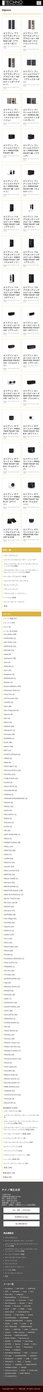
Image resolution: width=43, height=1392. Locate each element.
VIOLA (6, 1063)
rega (5, 983)
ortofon (6, 935)
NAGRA (7, 906)
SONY (6, 1011)
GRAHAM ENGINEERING (14, 798)
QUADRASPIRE (10, 979)
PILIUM (7, 955)
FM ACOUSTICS (10, 770)
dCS (5, 718)
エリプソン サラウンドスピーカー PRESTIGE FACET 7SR (31, 533)
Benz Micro (9, 1294)
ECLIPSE (27, 1306)
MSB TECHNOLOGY (12, 894)
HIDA (6, 810)
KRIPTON (8, 850)
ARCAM (7, 650)
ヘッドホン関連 (10, 597)
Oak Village (8, 918)
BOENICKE (8, 678)
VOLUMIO (8, 1071)
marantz (7, 866)
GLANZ (7, 782)
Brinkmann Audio (10, 690)
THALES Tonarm (10, 1043)
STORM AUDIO (10, 1023)
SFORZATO (8, 1003)
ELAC (6, 742)
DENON (7, 726)
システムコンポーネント (13, 1138)
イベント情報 (8, 618)
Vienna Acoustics (10, 1059)
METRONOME (10, 886)
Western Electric (10, 1079)
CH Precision (9, 698)
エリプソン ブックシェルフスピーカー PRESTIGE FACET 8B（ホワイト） (11, 186)
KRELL (6, 846)
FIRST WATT (9, 766)
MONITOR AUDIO (11, 890)
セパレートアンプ (11, 585)
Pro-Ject (7, 971)
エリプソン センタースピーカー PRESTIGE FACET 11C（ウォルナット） (11, 360)
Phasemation (9, 947)
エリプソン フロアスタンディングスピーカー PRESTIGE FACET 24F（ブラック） (31, 257)
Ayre (6, 670)
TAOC (19, 1361)
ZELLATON (8, 1103)
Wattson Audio (9, 1075)
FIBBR (6, 758)
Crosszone (22, 1300)
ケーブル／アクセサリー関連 (15, 576)
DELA (6, 722)
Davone (7, 714)
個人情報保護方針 (21, 1224)
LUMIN (7, 858)
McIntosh (7, 882)
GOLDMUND (9, 790)
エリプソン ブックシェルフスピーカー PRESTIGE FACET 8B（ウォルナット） (31, 186)
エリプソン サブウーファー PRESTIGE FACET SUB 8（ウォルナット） (11, 464)
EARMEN (8, 738)
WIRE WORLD (10, 1087)
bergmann (8, 674)
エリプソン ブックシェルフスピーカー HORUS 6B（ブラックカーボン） (31, 76)
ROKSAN (7, 995)
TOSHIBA (18, 1364)
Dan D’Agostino (10, 710)
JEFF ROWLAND (11, 834)
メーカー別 (7, 631)
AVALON (7, 666)
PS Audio (7, 975)
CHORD (7, 702)
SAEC (6, 999)
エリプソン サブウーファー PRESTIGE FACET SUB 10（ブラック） (31, 464)
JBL (5, 830)
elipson (7, 746)
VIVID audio (8, 1067)
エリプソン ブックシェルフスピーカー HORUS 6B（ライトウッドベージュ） (11, 115)
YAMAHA (7, 1091)
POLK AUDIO (9, 963)
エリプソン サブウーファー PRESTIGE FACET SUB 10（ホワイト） (11, 499)
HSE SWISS (9, 814)
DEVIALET (8, 730)
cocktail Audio (10, 1300)
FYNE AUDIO (9, 778)
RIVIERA (7, 991)
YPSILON (8, 1099)
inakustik (7, 822)
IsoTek (6, 826)
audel (6, 654)
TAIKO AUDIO (9, 1031)
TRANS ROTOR (10, 1047)
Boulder (7, 682)
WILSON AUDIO (10, 1083)
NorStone (7, 910)
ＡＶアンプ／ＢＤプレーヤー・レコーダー (20, 560)
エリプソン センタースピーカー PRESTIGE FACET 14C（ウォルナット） (31, 396)
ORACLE (7, 930)
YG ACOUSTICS (10, 1095)
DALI (6, 706)
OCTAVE (7, 922)
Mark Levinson (10, 870)
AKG (6, 1291)
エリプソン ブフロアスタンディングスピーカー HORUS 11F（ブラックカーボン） (11, 38)
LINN (6, 854)
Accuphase (8, 634)
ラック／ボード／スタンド (14, 602)
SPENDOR (8, 1019)
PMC (26, 1353)
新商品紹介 (7, 1173)
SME (27, 1359)
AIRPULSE (8, 646)
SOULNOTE (9, 1015)
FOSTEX (7, 774)
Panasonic (8, 1347)
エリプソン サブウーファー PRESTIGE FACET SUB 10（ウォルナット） (31, 499)
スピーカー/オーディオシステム (16, 581)
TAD (5, 1027)
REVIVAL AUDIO (10, 987)
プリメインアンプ (11, 589)
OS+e (6, 939)
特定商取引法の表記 (21, 1217)
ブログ (5, 627)
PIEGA (6, 951)
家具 (5, 606)
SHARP (19, 1359)
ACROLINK (8, 638)
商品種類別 (7, 1108)
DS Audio (7, 734)
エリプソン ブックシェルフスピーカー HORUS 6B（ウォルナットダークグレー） (31, 115)
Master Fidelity (10, 878)
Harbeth (7, 802)
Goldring (7, 794)
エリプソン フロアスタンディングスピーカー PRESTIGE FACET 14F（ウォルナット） (11, 257)
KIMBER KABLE (10, 842)
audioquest (8, 658)
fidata (6, 762)
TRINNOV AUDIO (11, 1051)
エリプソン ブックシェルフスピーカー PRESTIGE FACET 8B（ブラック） (31, 150)
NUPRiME (8, 914)
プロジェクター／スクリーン (15, 593)
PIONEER (17, 1350)
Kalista (6, 838)
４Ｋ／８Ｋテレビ (11, 555)
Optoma (7, 926)
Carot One (8, 694)
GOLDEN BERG (10, 1318)
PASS (6, 943)
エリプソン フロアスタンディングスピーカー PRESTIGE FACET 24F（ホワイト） (11, 292)
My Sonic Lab (9, 902)
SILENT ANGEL (10, 1007)
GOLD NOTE (9, 786)
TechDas (7, 1035)
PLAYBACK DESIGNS (13, 959)
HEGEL (7, 806)
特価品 (5, 1177)
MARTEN (7, 874)
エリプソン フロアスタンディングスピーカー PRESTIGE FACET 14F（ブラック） (11, 222)
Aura (6, 662)
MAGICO (7, 862)
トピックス (7, 623)
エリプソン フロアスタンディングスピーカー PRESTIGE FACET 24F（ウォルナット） (31, 292)
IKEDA (6, 818)
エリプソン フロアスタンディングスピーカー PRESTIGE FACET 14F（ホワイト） (31, 222)
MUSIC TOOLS (10, 898)
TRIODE (7, 1055)
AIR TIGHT (8, 642)
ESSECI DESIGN (11, 754)
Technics (7, 1039)
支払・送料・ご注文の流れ (21, 1210)
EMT (6, 750)
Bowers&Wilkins (10, 686)
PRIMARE (8, 967)
